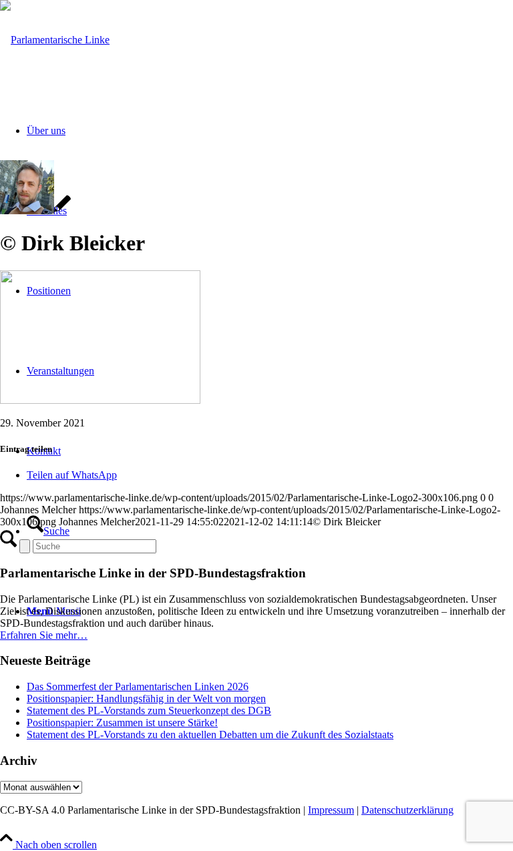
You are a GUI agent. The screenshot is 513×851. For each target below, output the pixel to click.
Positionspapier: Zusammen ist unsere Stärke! (122, 722)
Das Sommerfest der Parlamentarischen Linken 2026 (137, 686)
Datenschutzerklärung (407, 810)
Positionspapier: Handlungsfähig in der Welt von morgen (146, 698)
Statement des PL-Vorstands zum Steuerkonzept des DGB (149, 710)
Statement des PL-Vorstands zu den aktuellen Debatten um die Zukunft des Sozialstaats (210, 734)
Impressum (331, 810)
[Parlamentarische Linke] (55, 39)
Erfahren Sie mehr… (44, 635)
